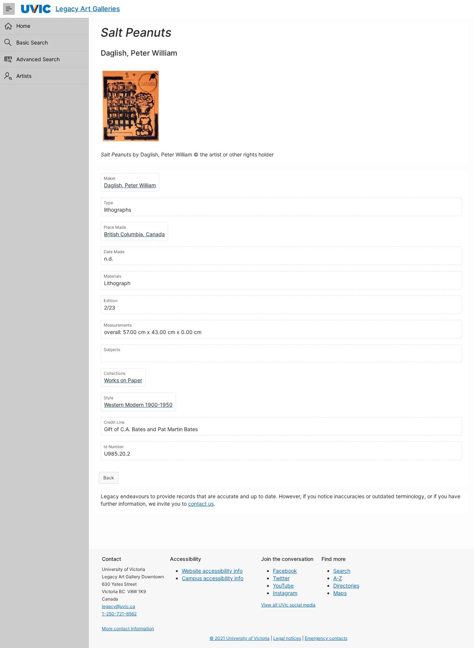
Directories (346, 585)
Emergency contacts (326, 638)
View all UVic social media (288, 605)
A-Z (337, 578)
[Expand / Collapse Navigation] (9, 9)
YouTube (283, 585)
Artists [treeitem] (23, 76)
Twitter (281, 578)
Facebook (285, 571)
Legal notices (287, 638)
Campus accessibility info (212, 578)
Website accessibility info (212, 571)
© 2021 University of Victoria (240, 638)
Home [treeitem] (23, 26)
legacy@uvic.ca (118, 606)
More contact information (128, 628)
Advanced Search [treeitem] (38, 59)
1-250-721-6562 (119, 613)
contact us (201, 503)
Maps (340, 593)
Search (341, 571)
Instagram (285, 593)
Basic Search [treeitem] (32, 42)
